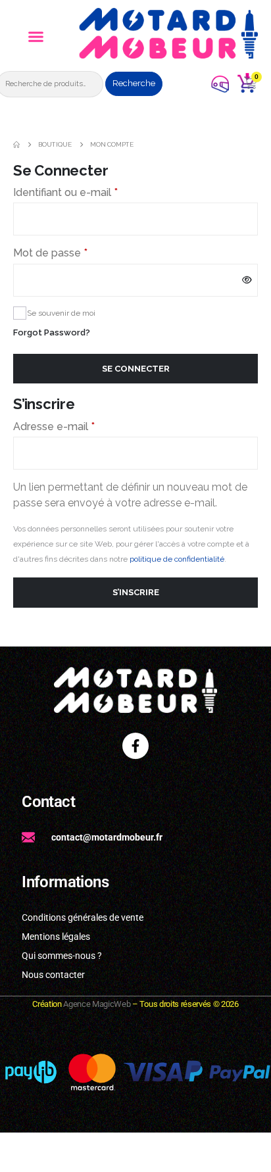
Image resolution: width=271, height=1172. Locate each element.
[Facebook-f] (135, 746)
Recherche (133, 83)
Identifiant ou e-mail (92, 192)
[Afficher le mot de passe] (248, 280)
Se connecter (136, 369)
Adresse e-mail (80, 426)
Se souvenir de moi (61, 313)
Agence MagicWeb (96, 1004)
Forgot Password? (51, 332)
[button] (36, 36)
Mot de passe (77, 252)
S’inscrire (135, 592)
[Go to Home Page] (16, 145)
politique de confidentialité (177, 559)
